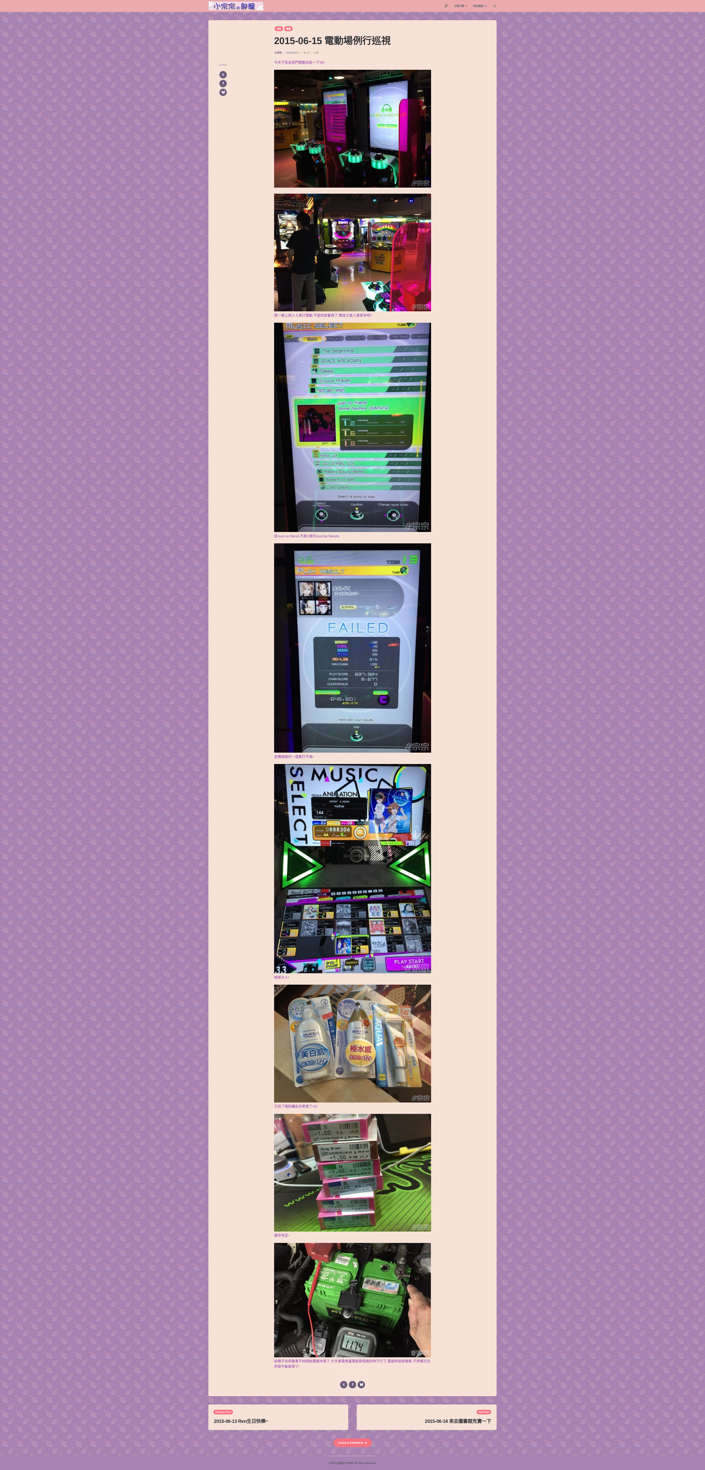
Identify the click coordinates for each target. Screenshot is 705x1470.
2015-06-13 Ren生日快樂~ (241, 1421)
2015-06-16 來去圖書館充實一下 (458, 1421)
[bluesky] (223, 92)
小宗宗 (278, 52)
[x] (223, 74)
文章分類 (459, 5)
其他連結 (478, 5)
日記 (278, 28)
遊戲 (288, 28)
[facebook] (223, 83)
